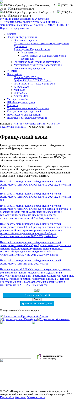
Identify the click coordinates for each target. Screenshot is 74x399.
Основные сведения (25, 40)
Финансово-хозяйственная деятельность (37, 61)
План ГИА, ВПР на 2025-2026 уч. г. (35, 83)
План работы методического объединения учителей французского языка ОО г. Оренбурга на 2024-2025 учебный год (35, 196)
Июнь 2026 (20, 92)
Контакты (12, 105)
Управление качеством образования (28, 108)
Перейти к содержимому (14, 28)
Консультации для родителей (24, 111)
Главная (11, 33)
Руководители (29, 52)
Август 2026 (21, 95)
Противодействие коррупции (24, 114)
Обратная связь (36, 397)
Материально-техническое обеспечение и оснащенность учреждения (38, 66)
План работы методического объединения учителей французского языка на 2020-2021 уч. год (30, 262)
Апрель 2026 (21, 86)
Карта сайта (7, 397)
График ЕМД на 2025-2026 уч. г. (32, 80)
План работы (14, 74)
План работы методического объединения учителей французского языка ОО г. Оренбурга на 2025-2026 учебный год (35, 184)
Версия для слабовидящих (38, 303)
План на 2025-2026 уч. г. (28, 77)
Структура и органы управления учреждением (41, 43)
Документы (20, 46)
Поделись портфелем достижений (27, 117)
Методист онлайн (17, 99)
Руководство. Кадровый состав (32, 49)
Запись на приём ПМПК (37, 295)
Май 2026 (19, 89)
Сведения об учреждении (22, 37)
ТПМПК (12, 71)
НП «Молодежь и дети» (21, 102)
